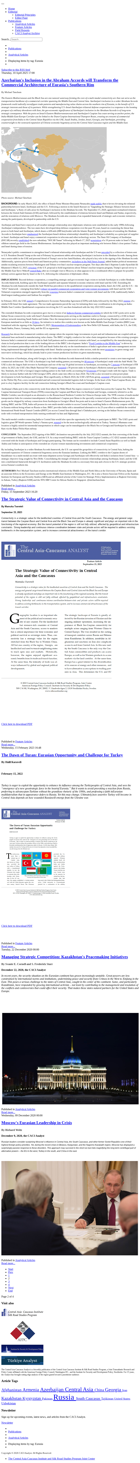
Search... (6, 39)
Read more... (8, 488)
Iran (124, 1390)
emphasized (32, 234)
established (24, 240)
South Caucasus (88, 1398)
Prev (10, 1272)
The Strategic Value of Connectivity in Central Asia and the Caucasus (62, 499)
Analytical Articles (25, 24)
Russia (64, 1397)
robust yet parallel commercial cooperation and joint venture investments (75, 289)
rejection (32, 267)
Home (11, 8)
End (10, 1290)
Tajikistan (107, 1398)
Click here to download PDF (16, 724)
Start (10, 1269)
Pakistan (47, 1398)
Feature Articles (23, 27)
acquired (62, 367)
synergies (54, 292)
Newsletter (7, 1422)
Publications (14, 21)
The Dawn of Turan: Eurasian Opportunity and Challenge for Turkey (62, 755)
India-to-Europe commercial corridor (84, 313)
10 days (35, 322)
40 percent (89, 361)
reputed (57, 422)
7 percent (115, 364)
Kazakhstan (12, 1398)
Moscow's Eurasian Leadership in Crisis (36, 1122)
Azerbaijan (52, 1389)
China (100, 1390)
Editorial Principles (25, 14)
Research (5, 334)
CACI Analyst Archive (27, 33)
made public (96, 203)
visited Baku (35, 270)
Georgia (113, 1389)
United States (122, 1398)
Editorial (12, 11)
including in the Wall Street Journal (88, 261)
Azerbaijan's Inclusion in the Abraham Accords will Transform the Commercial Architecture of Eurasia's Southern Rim (59, 82)
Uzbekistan (8, 1403)
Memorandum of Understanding (66, 325)
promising (110, 349)
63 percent (91, 370)
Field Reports (22, 30)
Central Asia (80, 1389)
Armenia (31, 1389)
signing (126, 301)
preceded (105, 252)
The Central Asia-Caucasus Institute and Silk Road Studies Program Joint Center (51, 1458)
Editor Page (21, 17)
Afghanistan (12, 1390)
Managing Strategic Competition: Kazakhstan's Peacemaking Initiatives (64, 957)
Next (10, 1287)
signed (30, 301)
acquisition (96, 240)
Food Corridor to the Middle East (104, 343)
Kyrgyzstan (32, 1398)
